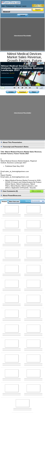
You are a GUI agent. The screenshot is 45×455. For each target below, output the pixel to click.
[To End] (30, 88)
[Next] (26, 88)
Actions (11, 92)
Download (22, 92)
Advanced (6, 11)
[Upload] (22, 15)
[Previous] (18, 88)
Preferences (10, 6)
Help (3, 6)
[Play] (22, 88)
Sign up (18, 6)
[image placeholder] (11, 209)
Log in (24, 6)
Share (34, 92)
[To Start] (14, 88)
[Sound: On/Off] (37, 88)
